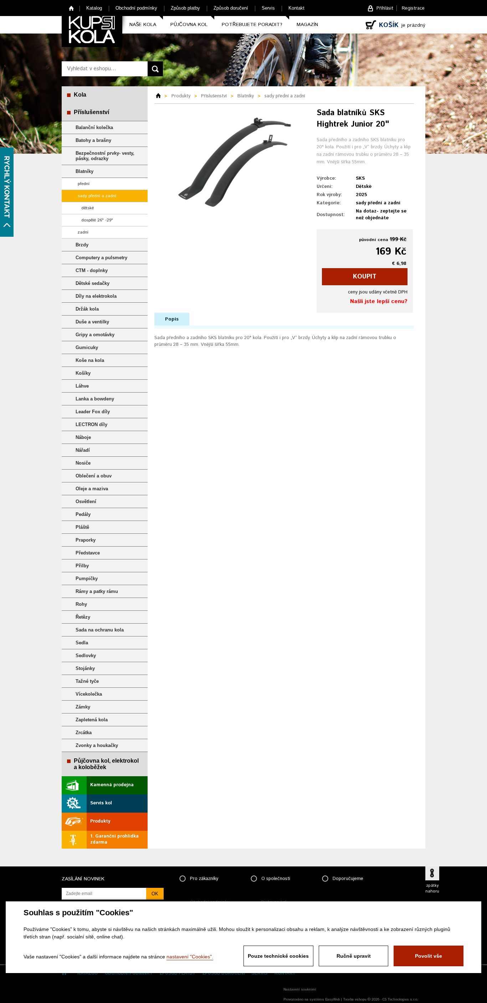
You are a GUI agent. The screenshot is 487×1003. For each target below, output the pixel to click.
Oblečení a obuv (94, 476)
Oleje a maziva (92, 488)
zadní (83, 232)
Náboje (83, 437)
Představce (88, 553)
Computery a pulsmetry (101, 257)
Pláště (82, 527)
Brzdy (82, 244)
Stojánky (85, 668)
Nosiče (83, 463)
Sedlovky (86, 655)
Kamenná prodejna (112, 785)
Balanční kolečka (94, 127)
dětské (87, 208)
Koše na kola (90, 360)
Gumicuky (87, 347)
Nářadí (83, 450)
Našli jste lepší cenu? (378, 301)
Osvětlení (86, 501)
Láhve (82, 386)
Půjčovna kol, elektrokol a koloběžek (106, 764)
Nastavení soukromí (299, 989)
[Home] (160, 96)
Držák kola (87, 309)
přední (83, 184)
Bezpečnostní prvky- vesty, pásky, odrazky (105, 155)
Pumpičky (87, 578)
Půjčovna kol (188, 24)
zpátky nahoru (432, 888)
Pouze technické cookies (278, 956)
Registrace (413, 8)
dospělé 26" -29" (97, 220)
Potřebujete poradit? (252, 24)
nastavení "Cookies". (189, 956)
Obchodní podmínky (136, 8)
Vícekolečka (89, 694)
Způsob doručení (231, 8)
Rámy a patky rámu (97, 591)
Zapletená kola (92, 719)
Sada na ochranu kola (100, 630)
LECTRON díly (91, 424)
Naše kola (142, 24)
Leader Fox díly (93, 411)
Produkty (100, 821)
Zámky (83, 707)
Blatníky (84, 171)
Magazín (307, 24)
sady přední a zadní (97, 196)
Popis (172, 319)
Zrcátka (84, 732)
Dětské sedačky (92, 283)
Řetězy (83, 617)
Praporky (86, 540)
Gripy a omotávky (95, 334)
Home (71, 8)
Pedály (83, 514)
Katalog (94, 8)
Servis (268, 8)
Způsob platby (185, 8)
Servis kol (101, 803)
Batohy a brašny (93, 140)
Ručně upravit (354, 956)
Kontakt (296, 8)
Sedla (82, 642)
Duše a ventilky (92, 321)
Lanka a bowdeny (95, 398)
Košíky (83, 373)
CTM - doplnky (92, 270)
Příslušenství (91, 112)
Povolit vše (428, 956)
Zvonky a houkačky (97, 745)
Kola (80, 95)
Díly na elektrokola (96, 296)
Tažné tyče (87, 681)
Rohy (81, 604)
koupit (364, 276)
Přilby (82, 565)
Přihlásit (384, 8)
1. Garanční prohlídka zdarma (114, 839)
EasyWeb (332, 999)
